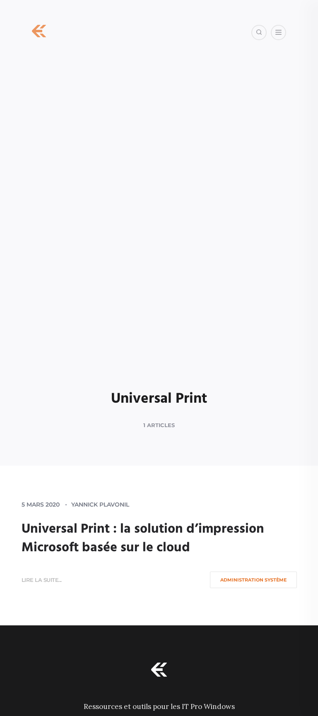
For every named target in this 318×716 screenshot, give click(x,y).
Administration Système (253, 580)
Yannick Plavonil (100, 504)
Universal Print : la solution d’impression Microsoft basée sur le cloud (143, 538)
